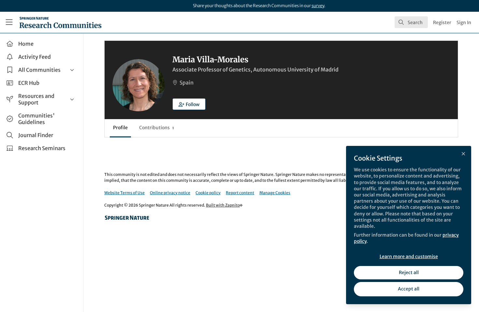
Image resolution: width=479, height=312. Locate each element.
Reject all (409, 272)
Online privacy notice (170, 192)
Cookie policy (208, 192)
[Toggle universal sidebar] (9, 22)
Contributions (156, 128)
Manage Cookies (274, 192)
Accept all (408, 289)
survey (318, 5)
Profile (120, 128)
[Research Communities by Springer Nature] (127, 218)
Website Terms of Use (124, 192)
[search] (411, 22)
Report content (240, 192)
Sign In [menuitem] (464, 22)
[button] (189, 104)
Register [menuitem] (442, 22)
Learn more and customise (409, 256)
